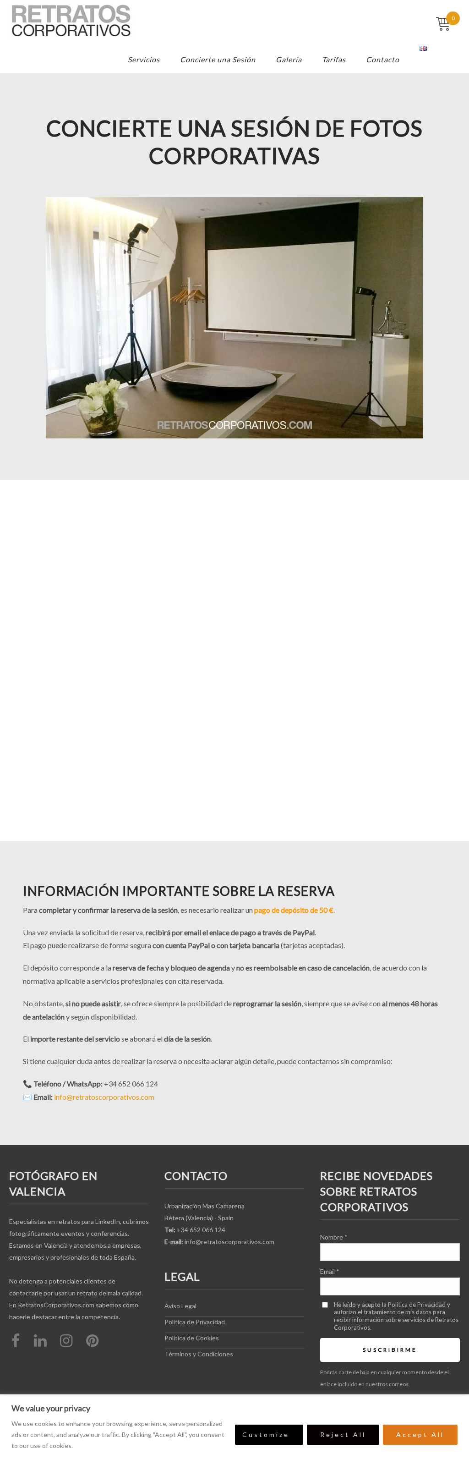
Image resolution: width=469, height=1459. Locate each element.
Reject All (343, 1434)
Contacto (382, 59)
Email (329, 1271)
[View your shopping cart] (443, 25)
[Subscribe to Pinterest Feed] (92, 1342)
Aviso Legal (180, 1306)
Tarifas (334, 59)
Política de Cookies (191, 1338)
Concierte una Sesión (218, 59)
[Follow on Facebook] (15, 1342)
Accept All (420, 1434)
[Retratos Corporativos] (234, 20)
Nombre (334, 1237)
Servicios (144, 59)
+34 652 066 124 (201, 1230)
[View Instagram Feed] (66, 1342)
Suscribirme (390, 1349)
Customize (265, 1434)
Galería (289, 59)
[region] (234, 1426)
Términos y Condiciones (198, 1354)
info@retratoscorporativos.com (104, 1096)
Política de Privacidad (194, 1322)
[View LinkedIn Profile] (40, 1342)
